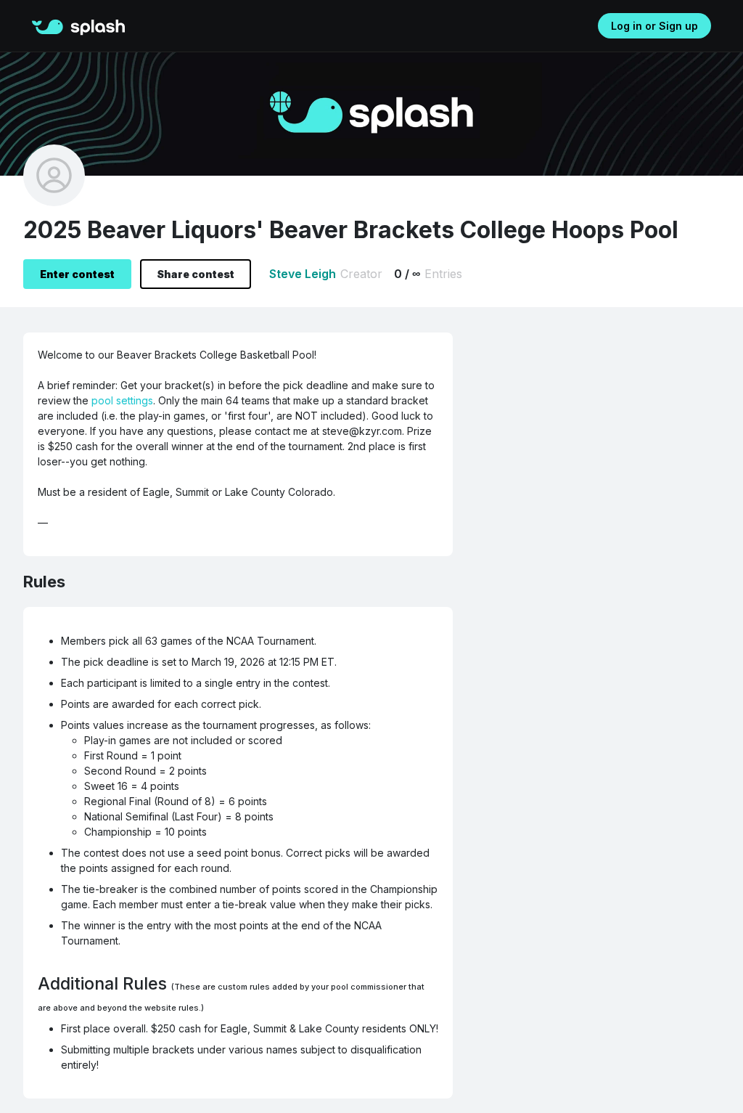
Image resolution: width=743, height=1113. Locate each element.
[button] (51, 25)
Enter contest (77, 274)
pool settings (122, 400)
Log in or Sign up (654, 26)
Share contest (195, 274)
